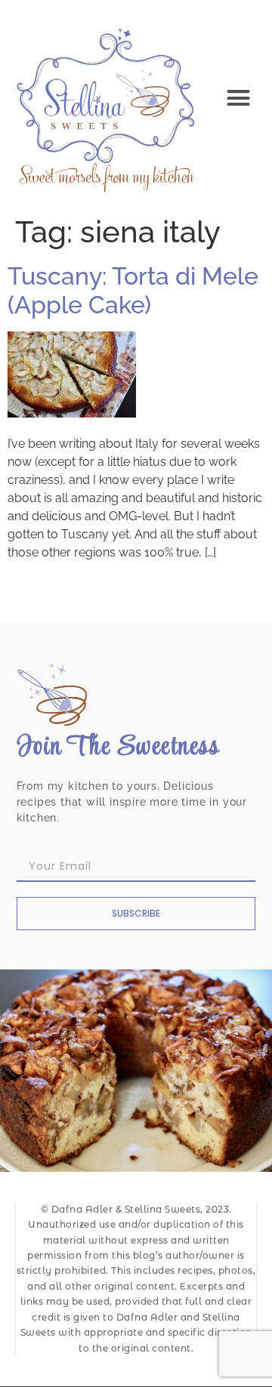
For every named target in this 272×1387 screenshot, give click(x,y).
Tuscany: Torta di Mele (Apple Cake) (133, 290)
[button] (239, 98)
